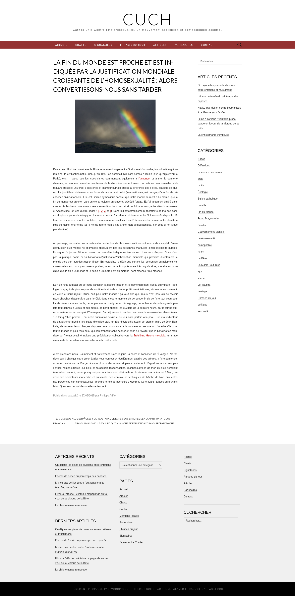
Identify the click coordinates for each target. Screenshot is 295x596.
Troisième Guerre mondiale (150, 335)
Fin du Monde (206, 211)
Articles (160, 45)
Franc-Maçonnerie (208, 218)
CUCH (147, 19)
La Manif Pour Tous (209, 264)
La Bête (202, 258)
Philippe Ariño (108, 395)
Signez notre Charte (130, 542)
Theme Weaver (173, 589)
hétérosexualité (206, 238)
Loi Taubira (204, 284)
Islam (201, 251)
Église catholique (208, 198)
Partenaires (184, 45)
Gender (202, 225)
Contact (207, 45)
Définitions (204, 165)
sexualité (73, 395)
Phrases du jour (132, 45)
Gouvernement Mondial (211, 231)
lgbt (200, 271)
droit (200, 178)
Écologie (203, 192)
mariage (202, 291)
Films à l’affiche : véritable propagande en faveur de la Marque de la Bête (218, 123)
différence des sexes (210, 172)
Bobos (201, 158)
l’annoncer (144, 178)
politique (202, 304)
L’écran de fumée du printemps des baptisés (81, 476)
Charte (80, 45)
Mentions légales (129, 515)
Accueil (61, 45)
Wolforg (216, 589)
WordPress (119, 589)
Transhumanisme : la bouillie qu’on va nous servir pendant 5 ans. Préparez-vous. (126, 423)
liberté (201, 278)
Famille (202, 205)
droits (201, 185)
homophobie (205, 245)
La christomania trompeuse (213, 134)
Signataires (103, 45)
